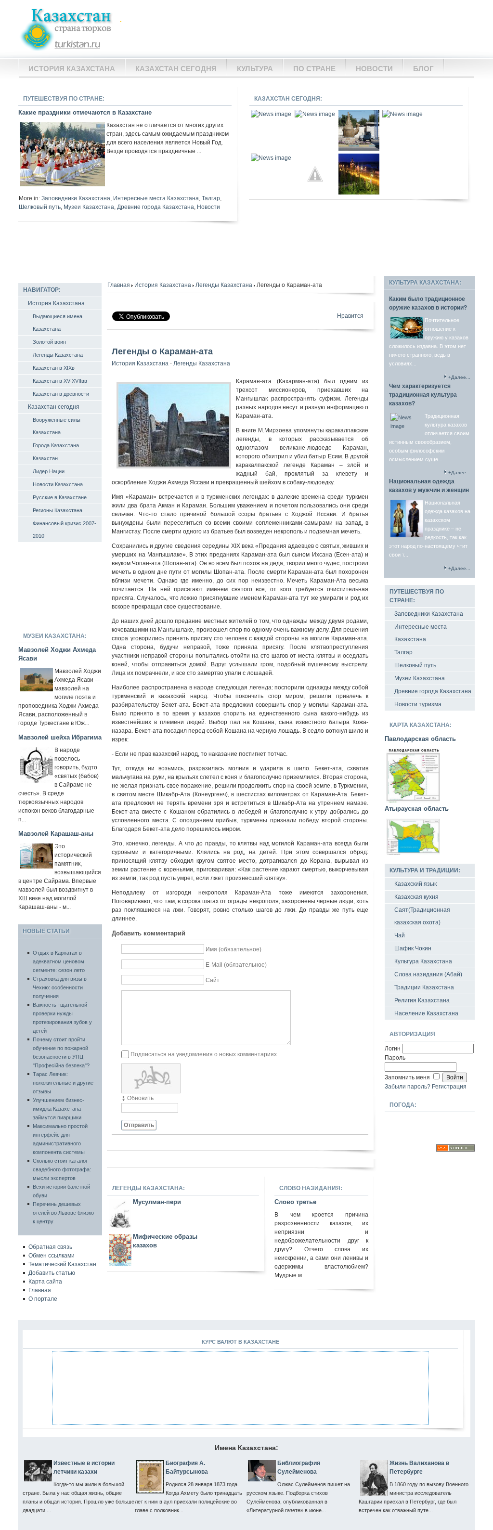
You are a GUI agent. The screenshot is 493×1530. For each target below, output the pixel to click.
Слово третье (295, 1202)
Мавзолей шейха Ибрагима (60, 737)
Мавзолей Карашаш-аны (55, 833)
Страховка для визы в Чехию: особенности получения (60, 987)
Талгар (211, 198)
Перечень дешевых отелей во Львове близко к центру (63, 1212)
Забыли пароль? (407, 1086)
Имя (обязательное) (233, 949)
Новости (208, 207)
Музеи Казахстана (89, 207)
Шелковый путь (40, 207)
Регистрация (449, 1086)
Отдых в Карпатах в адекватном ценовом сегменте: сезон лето (59, 961)
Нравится (350, 315)
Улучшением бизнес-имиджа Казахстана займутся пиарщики (58, 1108)
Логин (393, 1048)
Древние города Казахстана (155, 207)
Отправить (139, 1125)
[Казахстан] (71, 28)
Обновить (140, 1098)
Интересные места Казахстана (156, 198)
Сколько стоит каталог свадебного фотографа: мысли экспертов (62, 1169)
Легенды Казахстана (223, 285)
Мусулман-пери (157, 1202)
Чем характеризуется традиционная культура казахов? (423, 395)
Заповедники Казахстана (75, 198)
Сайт (213, 980)
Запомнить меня (408, 1077)
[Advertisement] (300, 29)
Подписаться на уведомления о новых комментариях (203, 1054)
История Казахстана (162, 285)
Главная (118, 285)
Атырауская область (417, 808)
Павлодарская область (420, 738)
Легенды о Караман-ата (162, 351)
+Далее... (459, 377)
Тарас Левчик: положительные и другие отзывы (63, 1082)
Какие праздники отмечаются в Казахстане (85, 112)
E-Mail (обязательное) (236, 964)
